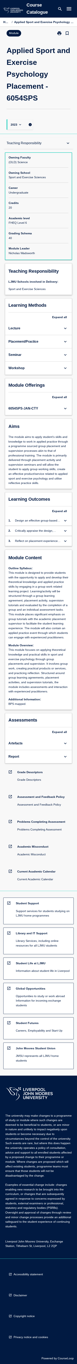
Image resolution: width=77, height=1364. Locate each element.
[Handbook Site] (29, 1094)
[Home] (13, 11)
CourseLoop (66, 1358)
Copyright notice (24, 1316)
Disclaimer (20, 1295)
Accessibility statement (28, 1274)
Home (6, 22)
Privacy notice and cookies (31, 1337)
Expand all (59, 317)
